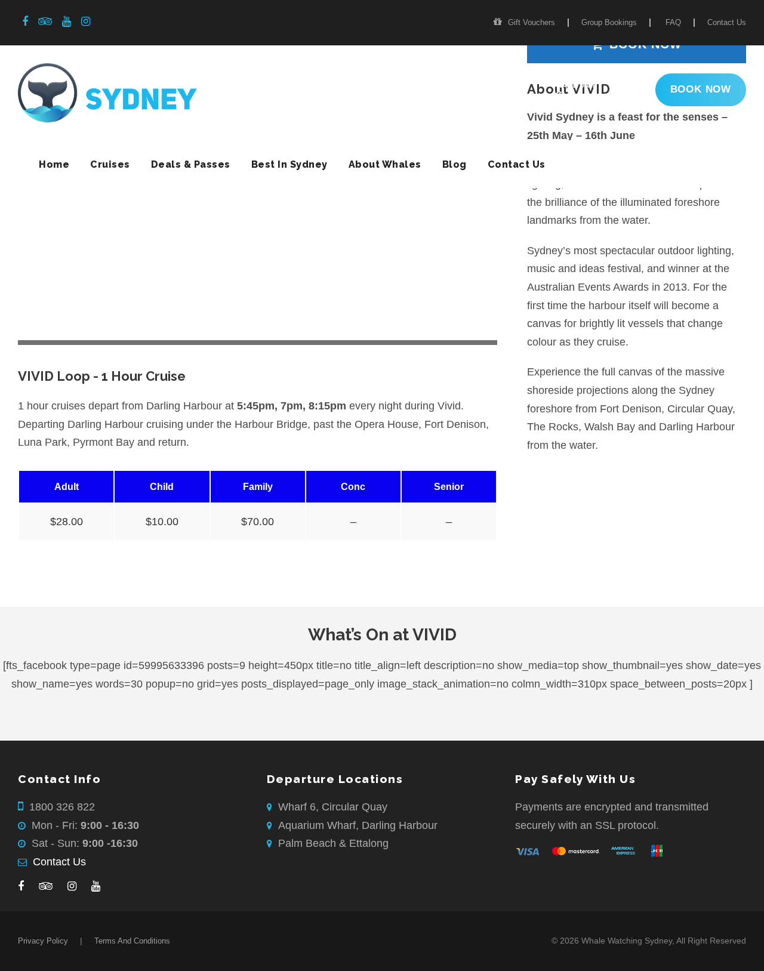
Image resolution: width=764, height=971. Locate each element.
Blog (454, 164)
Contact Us (726, 22)
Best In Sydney (289, 164)
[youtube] (66, 21)
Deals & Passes (190, 164)
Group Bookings (609, 22)
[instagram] (85, 21)
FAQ (673, 22)
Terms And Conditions (132, 940)
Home (54, 164)
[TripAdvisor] (46, 886)
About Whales (385, 164)
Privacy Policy (43, 940)
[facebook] (25, 21)
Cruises (110, 164)
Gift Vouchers (531, 22)
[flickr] (45, 21)
